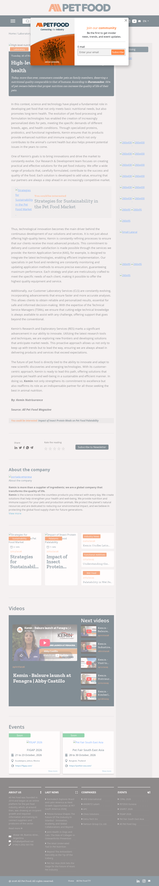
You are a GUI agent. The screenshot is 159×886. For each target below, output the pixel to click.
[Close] (126, 20)
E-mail (81, 46)
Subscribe (118, 52)
